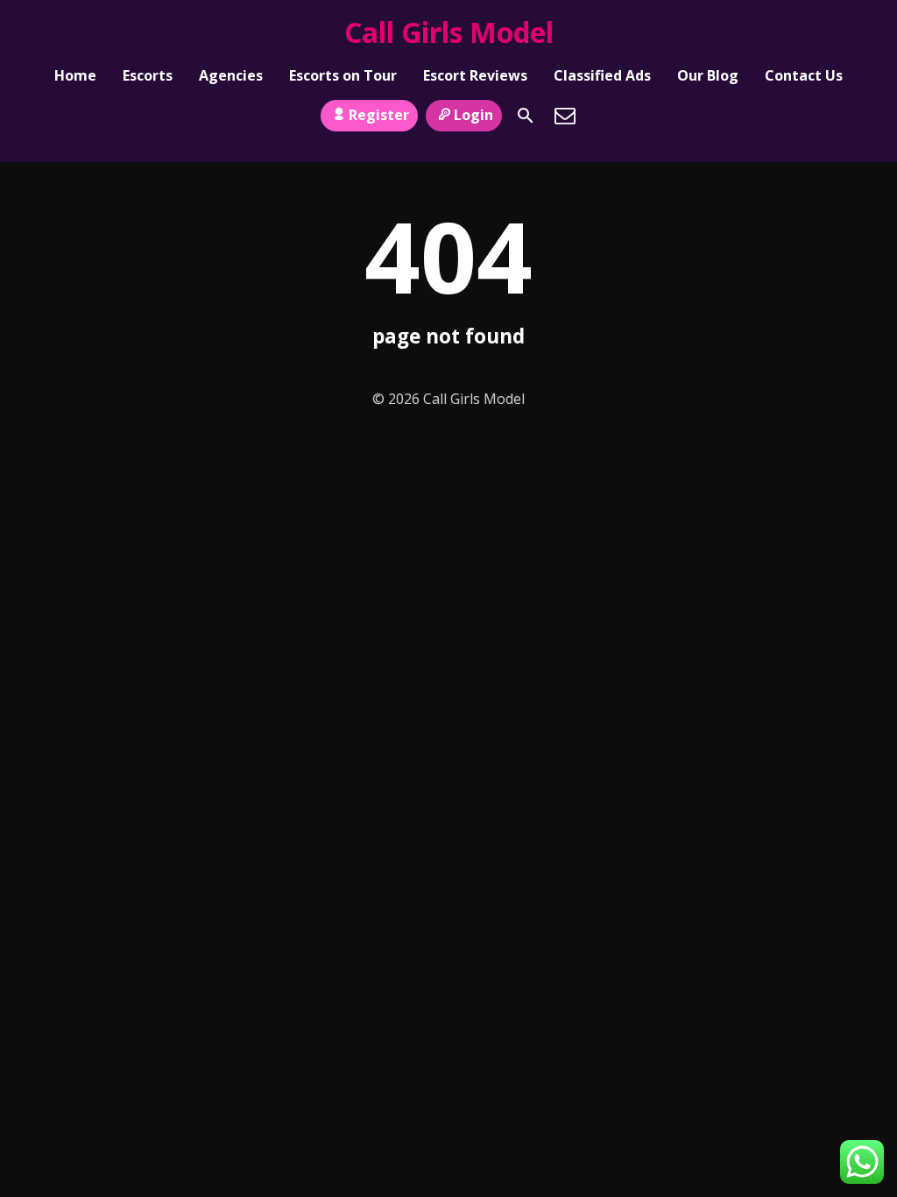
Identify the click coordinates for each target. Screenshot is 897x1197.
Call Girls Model (449, 32)
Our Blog (707, 75)
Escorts (148, 75)
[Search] (525, 115)
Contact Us (804, 75)
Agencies (231, 75)
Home (75, 75)
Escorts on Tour (343, 75)
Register (379, 114)
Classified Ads (602, 75)
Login (473, 114)
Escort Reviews (475, 75)
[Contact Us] (565, 115)
